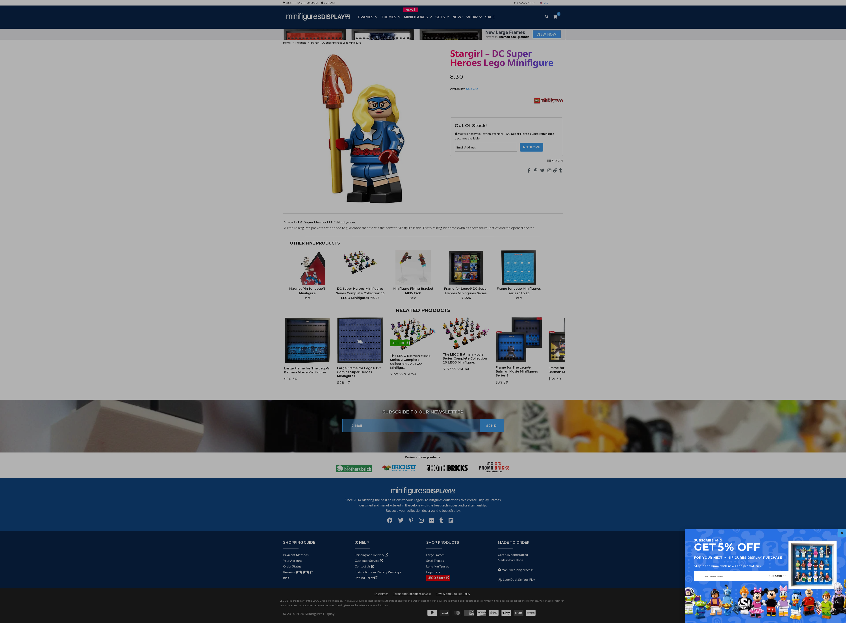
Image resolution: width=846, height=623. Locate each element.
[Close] (842, 533)
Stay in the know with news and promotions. (728, 566)
